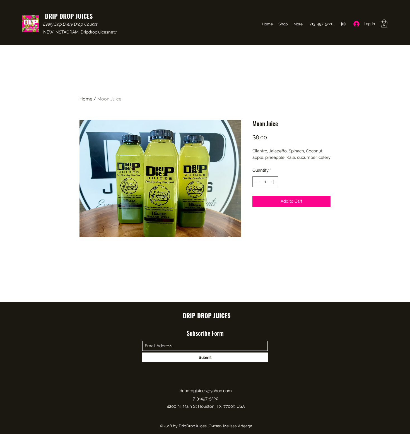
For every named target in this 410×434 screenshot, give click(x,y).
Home (85, 99)
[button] (384, 24)
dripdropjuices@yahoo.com (206, 390)
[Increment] (274, 182)
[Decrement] (257, 182)
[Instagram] (343, 24)
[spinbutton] (265, 182)
